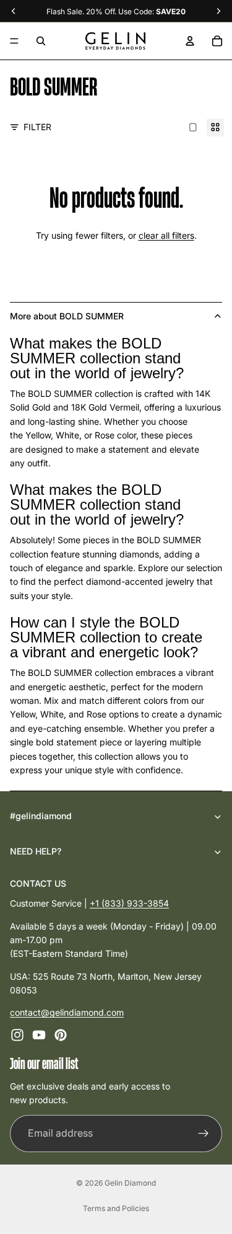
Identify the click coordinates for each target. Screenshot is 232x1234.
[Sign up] (204, 1133)
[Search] (40, 41)
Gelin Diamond (130, 1182)
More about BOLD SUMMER (67, 316)
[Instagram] (17, 1034)
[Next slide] (197, 113)
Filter (37, 127)
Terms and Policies (116, 1208)
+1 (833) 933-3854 (129, 903)
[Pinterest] (60, 1034)
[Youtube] (39, 1034)
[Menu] (14, 41)
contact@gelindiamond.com (67, 1012)
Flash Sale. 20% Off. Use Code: (116, 11)
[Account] (190, 41)
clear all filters (166, 235)
